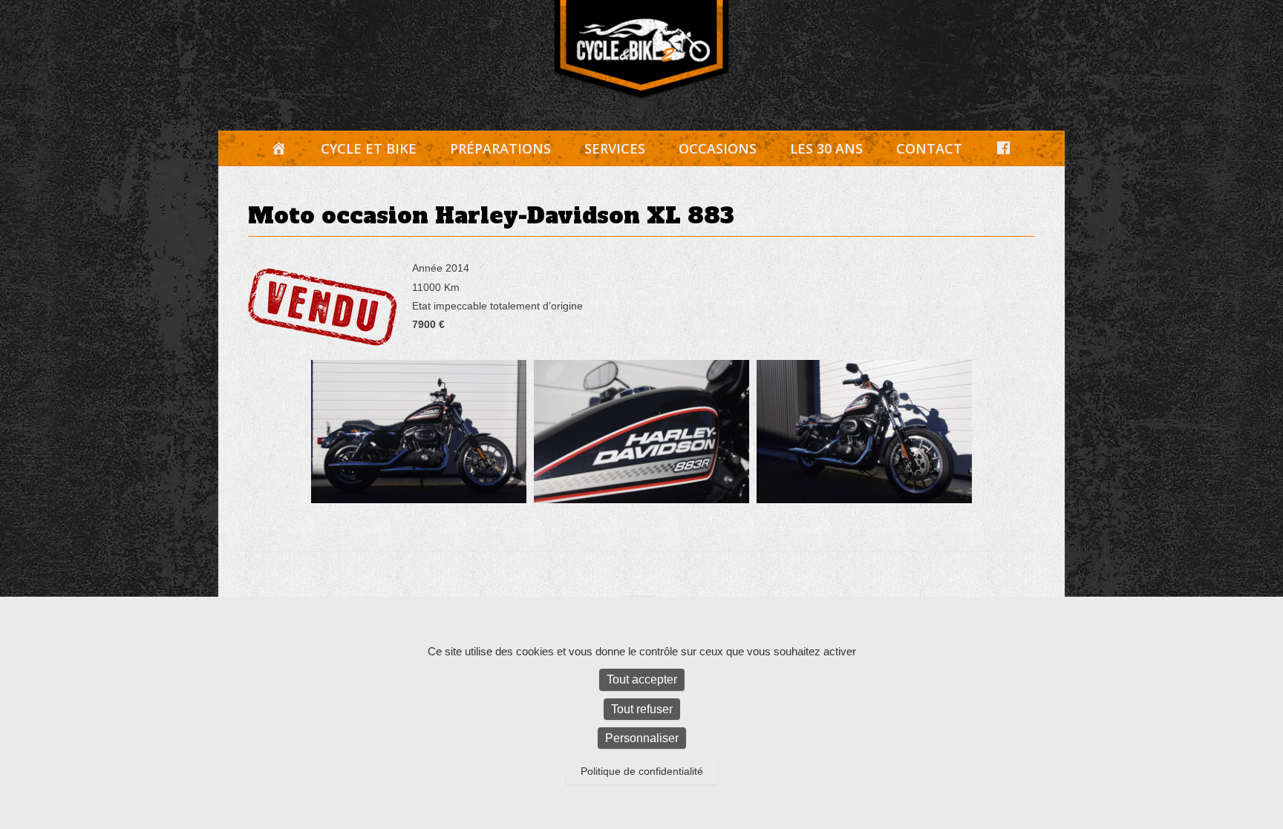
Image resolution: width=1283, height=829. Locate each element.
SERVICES (614, 148)
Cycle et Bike (369, 148)
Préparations (500, 148)
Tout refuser (642, 709)
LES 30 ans (826, 148)
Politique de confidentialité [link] (642, 771)
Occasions (718, 148)
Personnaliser (642, 738)
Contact (929, 148)
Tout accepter (642, 679)
